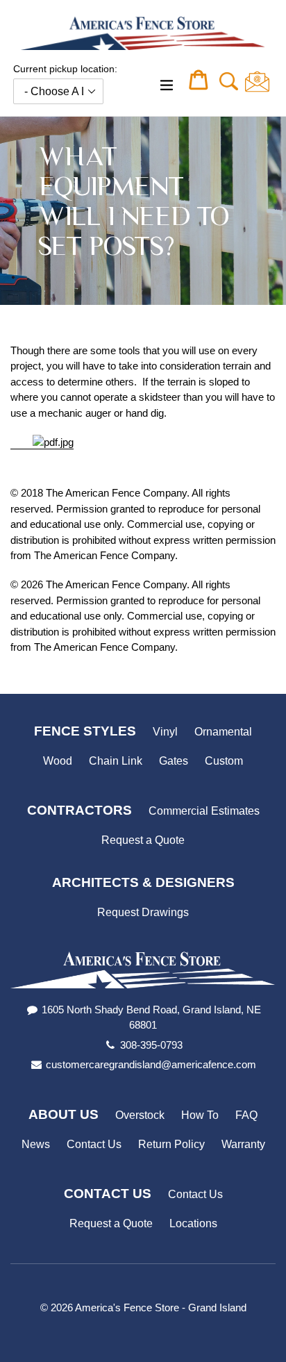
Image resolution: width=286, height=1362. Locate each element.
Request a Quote (143, 840)
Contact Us (94, 1144)
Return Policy (171, 1144)
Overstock (140, 1115)
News (36, 1144)
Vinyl (165, 732)
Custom (224, 761)
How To (200, 1115)
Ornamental (223, 732)
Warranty (243, 1144)
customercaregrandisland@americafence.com (151, 1064)
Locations (193, 1223)
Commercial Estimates (204, 811)
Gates (173, 761)
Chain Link (115, 761)
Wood (57, 761)
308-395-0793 (151, 1045)
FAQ (246, 1115)
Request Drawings (143, 912)
